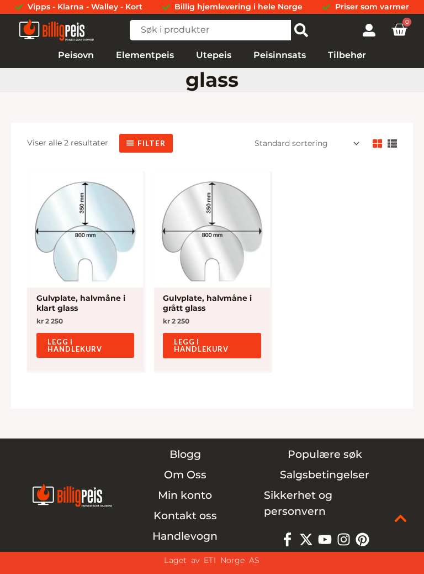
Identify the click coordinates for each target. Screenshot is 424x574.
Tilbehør (347, 55)
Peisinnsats (279, 55)
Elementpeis (145, 55)
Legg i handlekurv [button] (74, 345)
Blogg (185, 454)
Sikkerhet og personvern (298, 503)
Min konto (185, 495)
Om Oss (185, 474)
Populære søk (325, 454)
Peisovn (76, 55)
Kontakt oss (185, 515)
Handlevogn (185, 536)
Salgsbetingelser (324, 474)
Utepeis (213, 55)
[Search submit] (301, 30)
